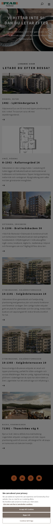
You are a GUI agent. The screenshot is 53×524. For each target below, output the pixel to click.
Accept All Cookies (26, 509)
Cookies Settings (26, 521)
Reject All (26, 515)
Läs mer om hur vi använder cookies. (18, 504)
